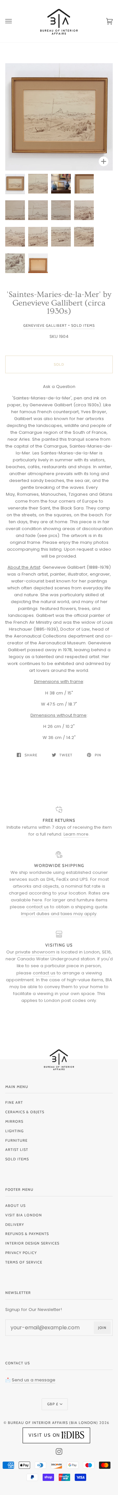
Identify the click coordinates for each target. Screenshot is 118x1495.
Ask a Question (59, 386)
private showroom (35, 952)
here (37, 900)
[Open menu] (15, 21)
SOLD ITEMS (17, 1159)
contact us (37, 907)
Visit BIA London (23, 1215)
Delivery (14, 1224)
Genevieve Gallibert (45, 325)
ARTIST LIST (16, 1149)
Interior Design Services (32, 1243)
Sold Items (83, 325)
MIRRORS (14, 1121)
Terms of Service (23, 1262)
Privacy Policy (21, 1252)
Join (102, 1327)
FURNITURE (16, 1140)
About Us (15, 1205)
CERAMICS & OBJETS (24, 1112)
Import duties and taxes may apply (58, 914)
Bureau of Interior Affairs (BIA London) (53, 1422)
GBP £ (52, 1404)
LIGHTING (14, 1131)
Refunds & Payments (27, 1233)
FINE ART (14, 1102)
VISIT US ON (44, 1435)
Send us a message (33, 1380)
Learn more (76, 834)
